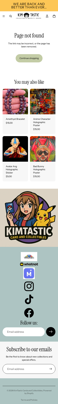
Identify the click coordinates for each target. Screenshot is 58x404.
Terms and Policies (29, 400)
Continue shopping (29, 58)
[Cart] (54, 16)
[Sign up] (50, 331)
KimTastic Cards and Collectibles (28, 390)
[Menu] (3, 16)
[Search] (10, 16)
